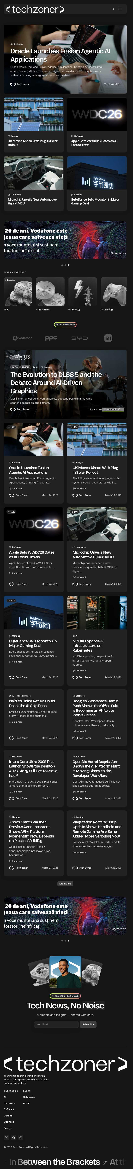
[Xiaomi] (108, 337)
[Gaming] (113, 294)
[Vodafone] (22, 337)
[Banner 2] (65, 240)
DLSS (15, 366)
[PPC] (51, 337)
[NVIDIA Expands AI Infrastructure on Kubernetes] (97, 612)
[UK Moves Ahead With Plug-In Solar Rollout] (33, 114)
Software (78, 136)
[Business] (49, 294)
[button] (112, 9)
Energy (14, 136)
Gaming (78, 194)
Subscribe (88, 1023)
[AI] (18, 294)
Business (18, 44)
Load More (65, 883)
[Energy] (81, 294)
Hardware (16, 194)
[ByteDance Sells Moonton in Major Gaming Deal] (97, 173)
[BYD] (79, 337)
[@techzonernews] (6, 1137)
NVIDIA (25, 366)
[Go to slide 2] (65, 265)
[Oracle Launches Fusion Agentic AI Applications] (33, 438)
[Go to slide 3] (68, 265)
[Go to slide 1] (62, 265)
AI (8, 308)
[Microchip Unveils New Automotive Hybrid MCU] (33, 173)
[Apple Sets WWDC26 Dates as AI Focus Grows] (97, 114)
